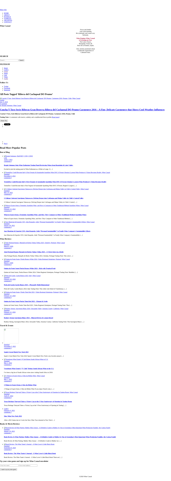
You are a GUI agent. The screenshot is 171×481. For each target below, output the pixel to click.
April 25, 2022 (8, 396)
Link (5, 75)
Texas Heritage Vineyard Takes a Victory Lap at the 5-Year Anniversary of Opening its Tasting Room (38, 401)
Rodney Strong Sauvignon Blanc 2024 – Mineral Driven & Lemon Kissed (28, 318)
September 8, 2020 (10, 448)
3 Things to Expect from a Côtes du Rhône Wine (20, 385)
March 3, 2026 (8, 263)
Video (6, 77)
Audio (6, 79)
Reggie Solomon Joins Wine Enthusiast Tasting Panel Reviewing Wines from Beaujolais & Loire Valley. (38, 165)
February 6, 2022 (9, 410)
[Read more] (55, 117)
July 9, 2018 (4, 102)
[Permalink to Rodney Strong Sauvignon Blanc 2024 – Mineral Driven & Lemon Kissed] (36, 308)
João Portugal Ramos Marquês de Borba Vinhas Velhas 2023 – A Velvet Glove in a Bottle (34, 252)
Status (6, 73)
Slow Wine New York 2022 (13, 416)
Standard (7, 174)
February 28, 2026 (10, 279)
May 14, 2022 (8, 192)
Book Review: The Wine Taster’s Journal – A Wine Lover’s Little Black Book (30, 453)
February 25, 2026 (10, 296)
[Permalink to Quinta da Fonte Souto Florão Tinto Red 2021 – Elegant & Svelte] (35, 292)
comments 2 (7, 365)
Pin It (5, 143)
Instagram (7, 90)
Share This (4, 120)
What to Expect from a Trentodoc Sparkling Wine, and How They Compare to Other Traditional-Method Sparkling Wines (45, 215)
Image (6, 68)
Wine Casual (85, 4)
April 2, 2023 (8, 159)
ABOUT (7, 15)
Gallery (6, 70)
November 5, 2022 (10, 346)
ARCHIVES (8, 20)
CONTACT (8, 22)
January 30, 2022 (9, 225)
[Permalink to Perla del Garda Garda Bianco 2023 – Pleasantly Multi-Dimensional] (22, 276)
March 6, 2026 (8, 246)
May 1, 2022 (8, 379)
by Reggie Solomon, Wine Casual (10, 105)
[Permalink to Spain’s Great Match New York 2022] (11, 343)
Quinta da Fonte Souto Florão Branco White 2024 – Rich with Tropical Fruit (29, 268)
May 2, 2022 (8, 363)
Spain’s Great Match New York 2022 (16, 352)
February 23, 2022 (10, 209)
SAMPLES (7, 18)
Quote (6, 71)
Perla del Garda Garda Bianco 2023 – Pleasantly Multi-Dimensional (26, 285)
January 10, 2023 (9, 431)
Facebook (7, 88)
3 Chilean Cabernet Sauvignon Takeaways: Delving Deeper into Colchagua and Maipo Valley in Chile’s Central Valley (43, 198)
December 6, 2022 (10, 176)
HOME (6, 13)
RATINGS (7, 17)
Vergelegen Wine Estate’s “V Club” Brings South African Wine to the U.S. (29, 368)
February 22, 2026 (10, 312)
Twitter (6, 86)
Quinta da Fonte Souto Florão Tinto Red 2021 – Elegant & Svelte (26, 301)
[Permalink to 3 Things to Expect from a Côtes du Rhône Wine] (24, 376)
